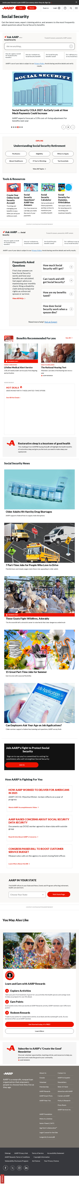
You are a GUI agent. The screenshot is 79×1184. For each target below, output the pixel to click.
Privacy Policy (39, 63)
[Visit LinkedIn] (26, 1176)
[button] (71, 8)
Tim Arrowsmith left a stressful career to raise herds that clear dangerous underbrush (35, 631)
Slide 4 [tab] (12, 135)
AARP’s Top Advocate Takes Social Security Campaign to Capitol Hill (37, 117)
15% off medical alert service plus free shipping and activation (20, 380)
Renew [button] (32, 8)
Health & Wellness (47, 373)
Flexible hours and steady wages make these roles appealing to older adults (32, 577)
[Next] (73, 135)
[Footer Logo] (15, 1081)
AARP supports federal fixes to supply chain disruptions (25, 524)
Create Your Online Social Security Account (13, 207)
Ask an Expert (51, 330)
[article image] (42, 112)
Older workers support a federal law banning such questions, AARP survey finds (33, 737)
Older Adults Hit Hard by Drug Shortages (29, 519)
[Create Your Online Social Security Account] (14, 195)
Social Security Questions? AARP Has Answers (29, 208)
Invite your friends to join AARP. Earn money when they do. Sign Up (26, 2)
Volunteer (43, 1090)
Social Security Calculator (46, 205)
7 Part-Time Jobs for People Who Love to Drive (32, 573)
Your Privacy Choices (51, 1169)
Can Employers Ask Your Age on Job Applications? (34, 733)
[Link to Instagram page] (19, 1176)
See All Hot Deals (12, 406)
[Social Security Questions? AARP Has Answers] (31, 195)
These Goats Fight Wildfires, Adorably (27, 626)
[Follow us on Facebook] (5, 1176)
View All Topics (38, 177)
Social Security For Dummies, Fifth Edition (64, 207)
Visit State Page (59, 903)
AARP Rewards (45, 1100)
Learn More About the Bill (18, 872)
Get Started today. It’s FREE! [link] (39, 1033)
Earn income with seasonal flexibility (18, 684)
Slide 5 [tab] (18, 135)
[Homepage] (8, 8)
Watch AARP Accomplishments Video (23, 815)
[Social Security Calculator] (48, 195)
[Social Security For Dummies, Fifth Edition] (65, 195)
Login (55, 8)
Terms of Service (38, 1161)
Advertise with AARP (65, 1100)
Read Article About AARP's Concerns (23, 845)
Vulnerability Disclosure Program (16, 1169)
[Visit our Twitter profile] (12, 1176)
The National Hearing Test (53, 375)
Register (46, 8)
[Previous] (64, 135)
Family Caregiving (10, 373)
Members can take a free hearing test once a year (56, 380)
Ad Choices (36, 1169)
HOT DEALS (12, 396)
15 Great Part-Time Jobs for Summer (26, 680)
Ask (71, 46)
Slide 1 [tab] (22, 135)
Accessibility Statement (55, 1161)
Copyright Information (42, 1165)
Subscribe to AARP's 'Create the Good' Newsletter (40, 1058)
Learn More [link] (39, 1039)
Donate (42, 1086)
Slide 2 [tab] (16, 135)
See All (68, 346)
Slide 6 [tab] (14, 135)
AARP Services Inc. (64, 1118)
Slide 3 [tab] (20, 135)
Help (65, 8)
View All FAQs (18, 307)
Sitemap (8, 1161)
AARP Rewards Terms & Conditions (17, 1165)
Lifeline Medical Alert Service (18, 375)
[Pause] (68, 135)
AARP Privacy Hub (21, 1161)
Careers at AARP (64, 1104)
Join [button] (20, 8)
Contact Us (62, 1081)
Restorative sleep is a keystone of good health (44, 451)
